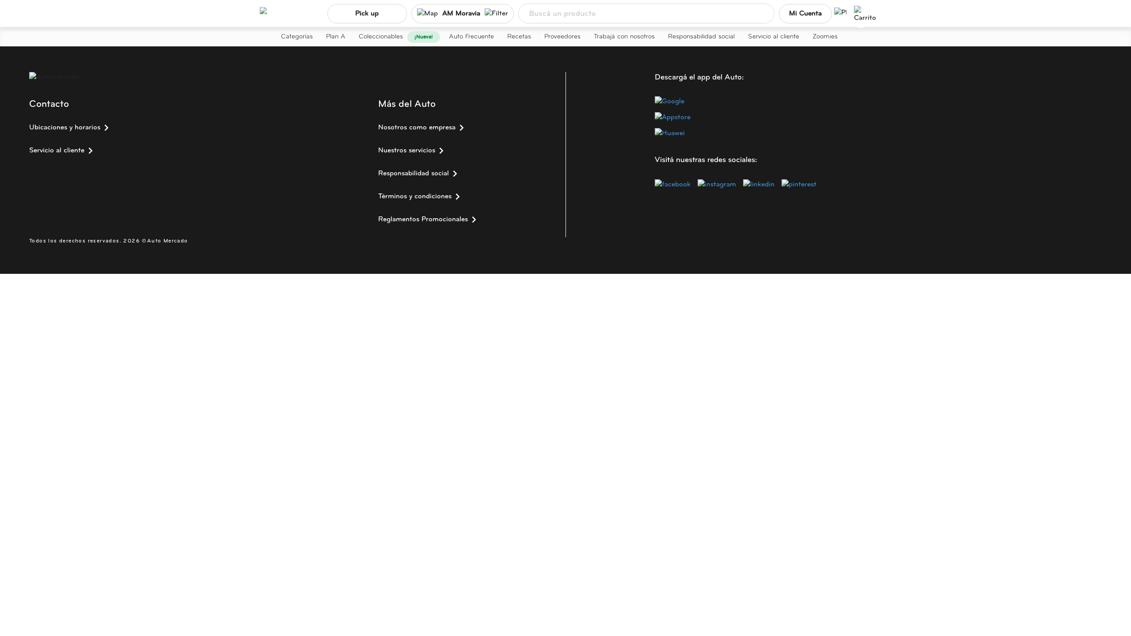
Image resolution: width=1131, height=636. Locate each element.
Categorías (297, 37)
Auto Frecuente (471, 37)
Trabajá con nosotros (624, 37)
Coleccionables (381, 37)
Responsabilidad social (701, 37)
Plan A (335, 37)
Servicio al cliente (773, 37)
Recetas (519, 37)
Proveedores (562, 37)
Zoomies (825, 37)
